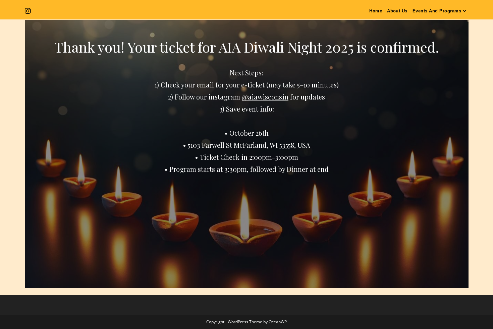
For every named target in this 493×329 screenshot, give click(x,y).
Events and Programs (437, 10)
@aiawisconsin (265, 96)
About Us (397, 10)
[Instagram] (29, 11)
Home (375, 10)
